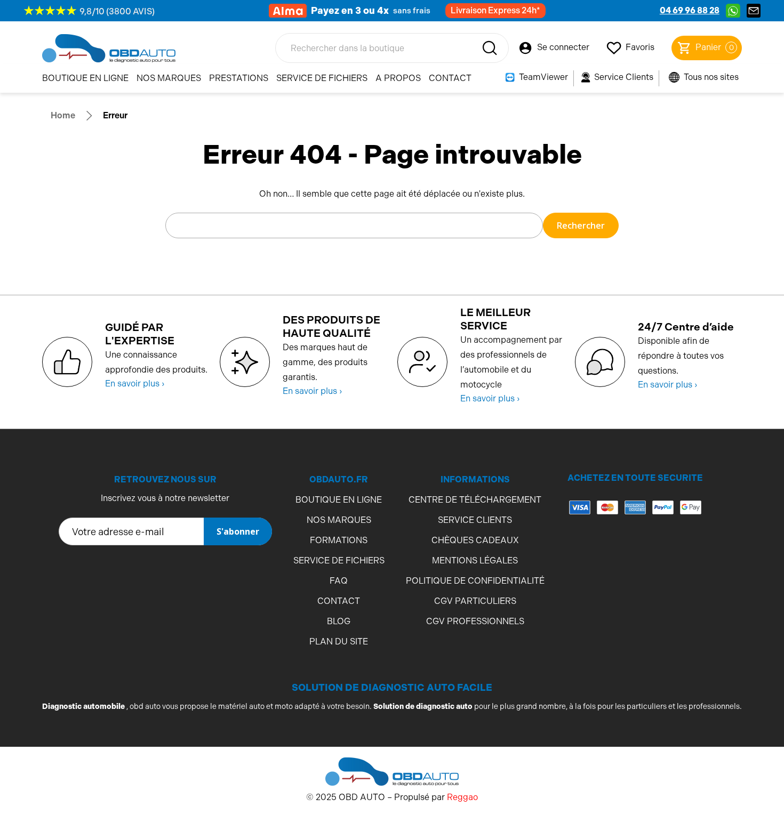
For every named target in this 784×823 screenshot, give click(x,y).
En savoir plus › (134, 383)
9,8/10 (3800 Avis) (117, 11)
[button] (635, 549)
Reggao (462, 797)
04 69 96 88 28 (689, 10)
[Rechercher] (489, 48)
